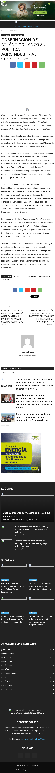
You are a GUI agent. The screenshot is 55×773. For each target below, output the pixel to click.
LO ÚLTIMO (6, 661)
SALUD (4, 693)
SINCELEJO (5, 580)
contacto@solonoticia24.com (33, 739)
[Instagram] (27, 755)
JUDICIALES (32, 580)
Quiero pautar (22, 765)
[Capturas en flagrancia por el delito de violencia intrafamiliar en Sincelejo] (41, 572)
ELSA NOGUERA (30, 276)
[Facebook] (20, 755)
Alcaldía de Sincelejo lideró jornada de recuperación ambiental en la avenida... (13, 619)
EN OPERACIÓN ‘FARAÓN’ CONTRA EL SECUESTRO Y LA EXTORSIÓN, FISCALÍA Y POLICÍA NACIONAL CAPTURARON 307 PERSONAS (41, 317)
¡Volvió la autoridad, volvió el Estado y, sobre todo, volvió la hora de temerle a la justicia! (32, 529)
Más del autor (8, 372)
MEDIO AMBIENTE (17, 35)
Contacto (34, 765)
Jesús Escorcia (34, 770)
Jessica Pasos (9, 59)
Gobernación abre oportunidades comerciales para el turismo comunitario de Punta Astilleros (33, 417)
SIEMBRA (6, 280)
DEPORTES (6, 657)
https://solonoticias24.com (27, 356)
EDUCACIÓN (6, 685)
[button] (51, 24)
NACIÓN (5, 669)
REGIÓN (4, 677)
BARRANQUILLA (8, 653)
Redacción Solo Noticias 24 (13, 520)
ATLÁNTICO (5, 35)
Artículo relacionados (12, 369)
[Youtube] (34, 755)
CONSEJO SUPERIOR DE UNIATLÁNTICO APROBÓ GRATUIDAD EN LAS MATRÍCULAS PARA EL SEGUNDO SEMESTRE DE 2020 (12, 317)
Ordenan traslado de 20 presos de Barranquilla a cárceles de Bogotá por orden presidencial (31, 543)
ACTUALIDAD (6, 386)
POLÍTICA (5, 681)
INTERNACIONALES (10, 673)
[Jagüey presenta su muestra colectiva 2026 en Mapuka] (27, 507)
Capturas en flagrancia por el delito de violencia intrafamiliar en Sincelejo (40, 586)
